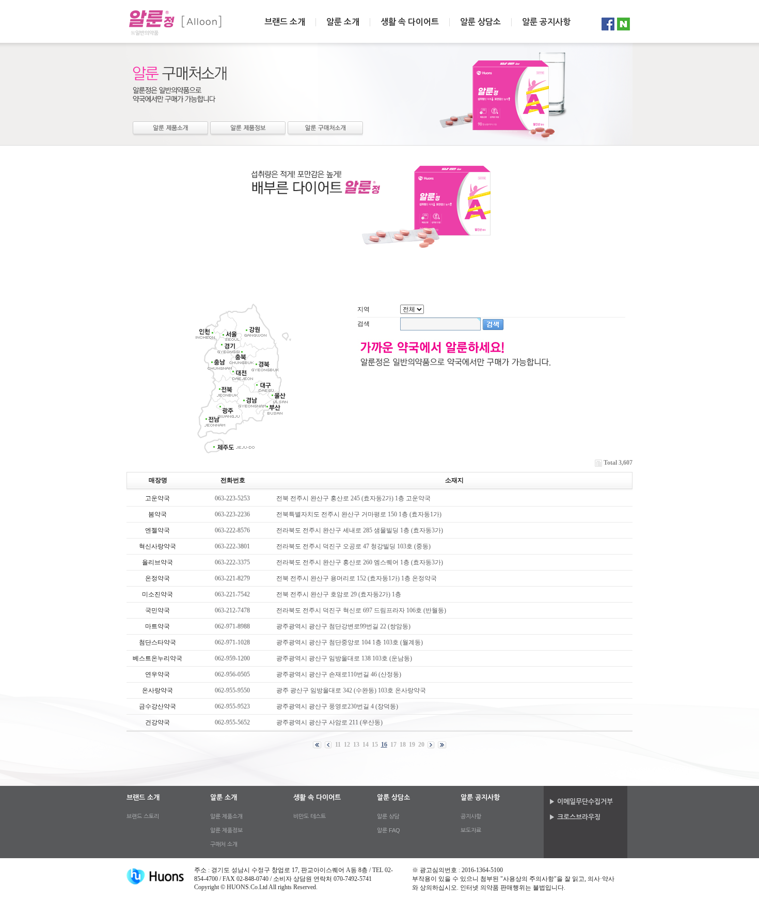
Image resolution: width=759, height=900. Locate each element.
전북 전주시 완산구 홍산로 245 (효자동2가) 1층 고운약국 (353, 498)
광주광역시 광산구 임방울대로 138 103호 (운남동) (344, 658)
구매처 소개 (325, 128)
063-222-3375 (232, 562)
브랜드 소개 (284, 22)
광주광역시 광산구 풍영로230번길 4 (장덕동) (337, 706)
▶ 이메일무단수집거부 (581, 802)
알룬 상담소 (480, 22)
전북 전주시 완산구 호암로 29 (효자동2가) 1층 (338, 594)
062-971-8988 (232, 626)
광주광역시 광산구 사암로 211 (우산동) (329, 722)
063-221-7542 (232, 594)
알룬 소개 (342, 22)
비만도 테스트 (309, 816)
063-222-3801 (232, 546)
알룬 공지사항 (546, 22)
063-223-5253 (232, 498)
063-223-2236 (232, 514)
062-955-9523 (232, 706)
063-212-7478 (232, 610)
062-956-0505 (232, 674)
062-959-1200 (232, 658)
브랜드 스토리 (142, 816)
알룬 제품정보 (248, 128)
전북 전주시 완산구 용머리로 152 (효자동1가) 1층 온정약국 (356, 578)
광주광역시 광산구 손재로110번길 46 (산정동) (338, 674)
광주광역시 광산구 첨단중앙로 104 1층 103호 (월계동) (349, 642)
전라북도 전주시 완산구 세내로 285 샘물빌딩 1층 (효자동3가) (359, 530)
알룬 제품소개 (170, 128)
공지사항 (471, 816)
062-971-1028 (232, 642)
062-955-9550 (232, 690)
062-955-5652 (232, 722)
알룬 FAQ (388, 830)
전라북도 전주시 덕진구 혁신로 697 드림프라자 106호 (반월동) (361, 610)
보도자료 (471, 830)
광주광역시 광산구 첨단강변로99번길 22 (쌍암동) (343, 626)
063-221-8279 (232, 578)
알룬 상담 (388, 816)
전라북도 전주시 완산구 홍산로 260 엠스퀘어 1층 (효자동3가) (359, 562)
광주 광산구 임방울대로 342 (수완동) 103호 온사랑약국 (351, 690)
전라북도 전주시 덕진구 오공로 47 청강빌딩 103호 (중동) (353, 546)
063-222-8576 (232, 530)
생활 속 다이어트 (410, 22)
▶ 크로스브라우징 (574, 817)
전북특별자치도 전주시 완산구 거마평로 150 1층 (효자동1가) (358, 514)
